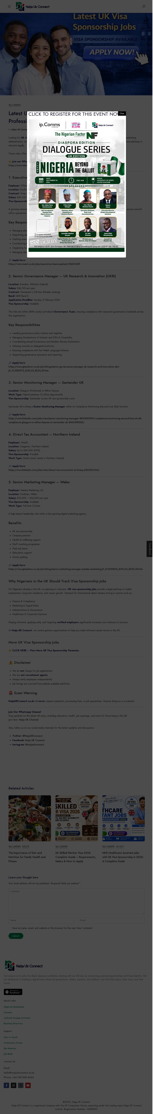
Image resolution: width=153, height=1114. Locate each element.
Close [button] (122, 113)
